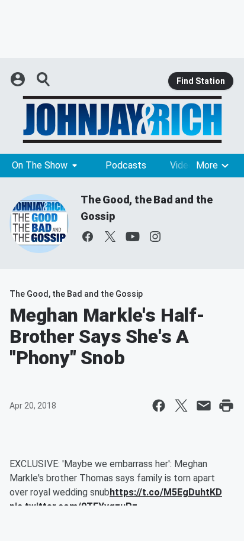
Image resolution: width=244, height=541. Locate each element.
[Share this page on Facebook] (158, 405)
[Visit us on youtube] (133, 236)
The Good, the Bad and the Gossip (76, 294)
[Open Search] (44, 79)
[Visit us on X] (110, 236)
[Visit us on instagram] (155, 236)
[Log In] (19, 79)
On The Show (40, 165)
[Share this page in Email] (203, 405)
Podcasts (125, 165)
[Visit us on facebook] (88, 236)
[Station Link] (122, 119)
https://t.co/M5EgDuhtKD (166, 492)
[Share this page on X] (181, 405)
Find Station (200, 81)
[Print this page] (226, 405)
